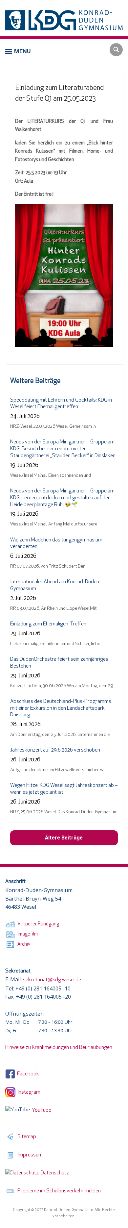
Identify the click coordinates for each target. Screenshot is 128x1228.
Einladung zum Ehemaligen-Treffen (48, 624)
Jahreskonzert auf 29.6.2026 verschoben (55, 750)
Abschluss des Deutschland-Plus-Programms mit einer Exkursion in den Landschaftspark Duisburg (60, 708)
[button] (18, 50)
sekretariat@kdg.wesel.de (52, 980)
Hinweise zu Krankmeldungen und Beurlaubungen (58, 1047)
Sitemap (25, 1136)
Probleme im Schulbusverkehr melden (58, 1191)
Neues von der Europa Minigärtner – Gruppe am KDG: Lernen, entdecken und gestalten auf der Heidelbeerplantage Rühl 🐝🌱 (62, 498)
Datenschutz (54, 1173)
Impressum (29, 1155)
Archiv (22, 944)
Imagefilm (26, 934)
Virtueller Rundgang (37, 924)
